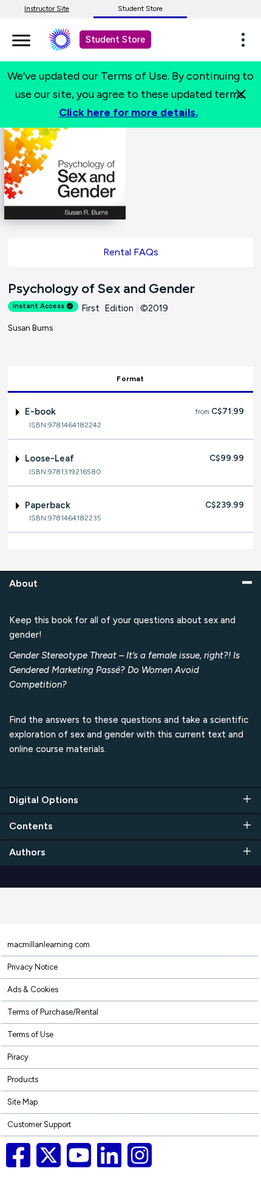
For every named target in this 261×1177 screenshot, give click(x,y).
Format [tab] (130, 378)
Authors (27, 852)
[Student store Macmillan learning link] (69, 39)
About (23, 583)
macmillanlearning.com (48, 944)
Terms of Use (30, 1034)
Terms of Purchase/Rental (52, 1011)
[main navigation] (21, 38)
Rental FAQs (130, 252)
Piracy (18, 1056)
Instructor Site (46, 8)
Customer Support (39, 1124)
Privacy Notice (32, 967)
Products (22, 1079)
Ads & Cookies (32, 989)
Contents (31, 826)
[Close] (241, 94)
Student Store (140, 8)
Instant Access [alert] (38, 306)
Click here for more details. (128, 112)
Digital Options (43, 800)
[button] (246, 39)
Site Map (22, 1101)
